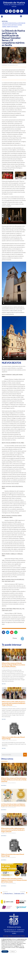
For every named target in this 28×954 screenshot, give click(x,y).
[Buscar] (25, 755)
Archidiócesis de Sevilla (10, 23)
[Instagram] (17, 11)
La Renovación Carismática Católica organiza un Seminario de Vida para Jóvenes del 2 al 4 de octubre (14, 880)
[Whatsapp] (21, 11)
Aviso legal (6, 936)
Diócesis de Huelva (14, 2)
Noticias (4, 21)
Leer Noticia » (3, 785)
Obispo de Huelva (12, 26)
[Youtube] (14, 11)
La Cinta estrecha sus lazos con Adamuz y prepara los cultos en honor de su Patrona (13, 804)
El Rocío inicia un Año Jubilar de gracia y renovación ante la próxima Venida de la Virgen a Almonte (13, 703)
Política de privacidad (14, 936)
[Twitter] (10, 11)
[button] (2, 16)
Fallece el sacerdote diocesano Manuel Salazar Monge (13, 738)
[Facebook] (6, 11)
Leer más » (4, 683)
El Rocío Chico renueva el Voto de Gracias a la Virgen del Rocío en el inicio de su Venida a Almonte (13, 664)
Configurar (13, 951)
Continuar (5, 951)
